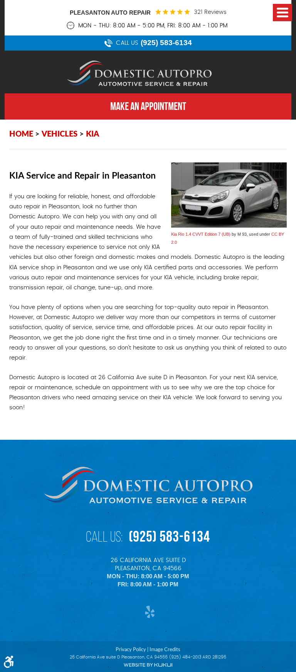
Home (21, 134)
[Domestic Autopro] (139, 73)
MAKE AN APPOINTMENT (148, 106)
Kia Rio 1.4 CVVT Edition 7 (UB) (200, 234)
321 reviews (210, 12)
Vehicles (59, 134)
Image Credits (165, 649)
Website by (148, 665)
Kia (92, 134)
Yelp (148, 612)
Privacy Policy (131, 649)
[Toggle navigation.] (282, 12)
